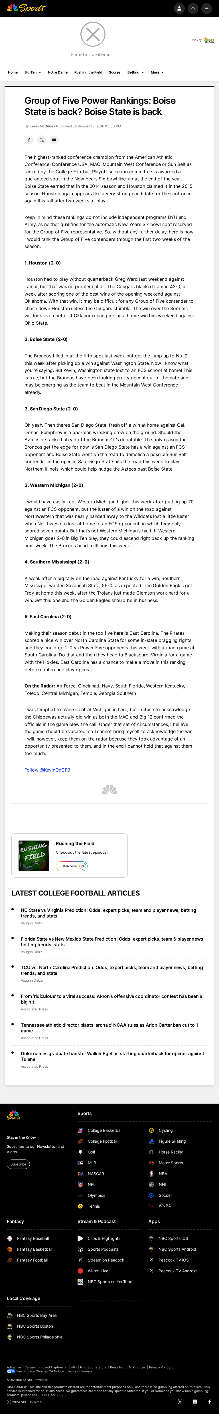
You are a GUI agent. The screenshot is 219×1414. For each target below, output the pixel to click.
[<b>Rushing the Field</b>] (34, 856)
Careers (30, 1367)
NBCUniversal (37, 1380)
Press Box (117, 1367)
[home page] (26, 8)
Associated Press (34, 1009)
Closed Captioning (53, 1367)
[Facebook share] (29, 140)
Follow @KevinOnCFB (47, 770)
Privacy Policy (159, 1367)
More (155, 72)
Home (13, 72)
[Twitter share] (41, 140)
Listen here (68, 866)
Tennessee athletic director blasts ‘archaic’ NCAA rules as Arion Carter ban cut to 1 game (109, 1027)
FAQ (73, 1367)
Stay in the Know (21, 1137)
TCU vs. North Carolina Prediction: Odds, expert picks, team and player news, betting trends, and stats (112, 970)
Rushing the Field (88, 72)
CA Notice (56, 1371)
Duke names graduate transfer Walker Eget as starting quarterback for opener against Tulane (112, 1056)
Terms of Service (79, 1371)
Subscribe (18, 1164)
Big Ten (30, 72)
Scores (114, 72)
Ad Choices (137, 1367)
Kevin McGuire (41, 126)
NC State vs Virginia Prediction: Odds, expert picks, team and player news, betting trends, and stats (108, 913)
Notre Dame (58, 72)
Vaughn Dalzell (32, 923)
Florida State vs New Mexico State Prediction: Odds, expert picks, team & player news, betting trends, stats (112, 941)
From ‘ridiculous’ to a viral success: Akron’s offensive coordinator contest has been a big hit (111, 999)
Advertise (14, 1367)
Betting (133, 72)
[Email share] (54, 140)
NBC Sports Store (93, 1367)
